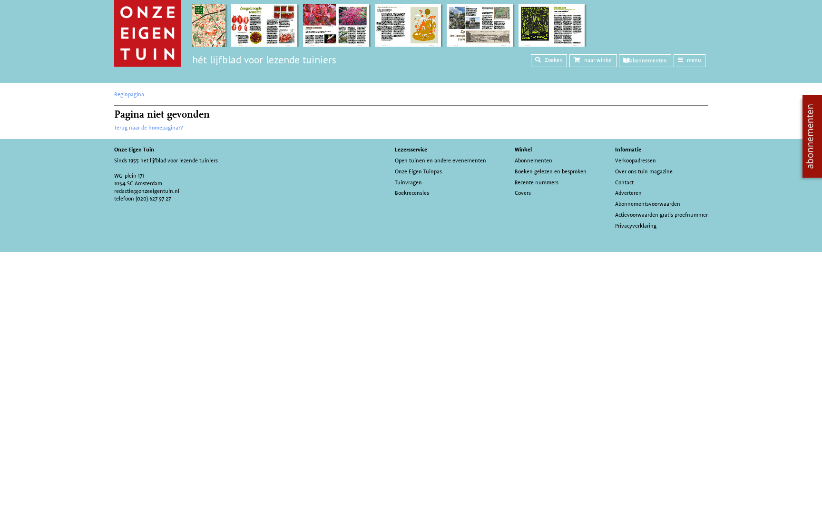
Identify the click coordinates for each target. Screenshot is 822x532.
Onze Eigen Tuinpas (418, 171)
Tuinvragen (408, 182)
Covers (523, 193)
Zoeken (554, 60)
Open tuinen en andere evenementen (440, 160)
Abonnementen (533, 160)
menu (694, 60)
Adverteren (628, 193)
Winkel (523, 149)
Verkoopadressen (635, 160)
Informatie (628, 149)
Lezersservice (411, 149)
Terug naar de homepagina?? (148, 128)
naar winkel (598, 60)
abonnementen (648, 60)
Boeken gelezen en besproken (551, 171)
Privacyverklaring (635, 226)
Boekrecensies (412, 193)
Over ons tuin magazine (644, 171)
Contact (624, 182)
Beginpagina (129, 94)
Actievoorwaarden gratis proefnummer (661, 215)
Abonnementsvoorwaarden (647, 204)
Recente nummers (536, 182)
